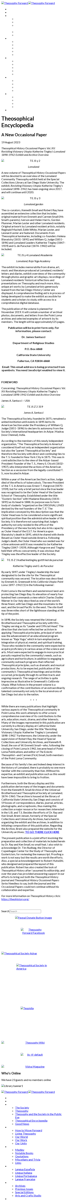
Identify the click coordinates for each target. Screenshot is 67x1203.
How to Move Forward (28, 41)
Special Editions (24, 103)
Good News (22, 35)
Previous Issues (24, 100)
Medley (19, 61)
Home (12, 9)
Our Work (21, 51)
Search (5, 911)
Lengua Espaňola (25, 80)
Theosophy (21, 22)
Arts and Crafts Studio (28, 106)
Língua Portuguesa (26, 87)
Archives (13, 93)
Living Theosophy (25, 44)
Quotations (22, 67)
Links (18, 74)
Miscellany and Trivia (27, 70)
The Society (22, 18)
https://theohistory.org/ (15, 899)
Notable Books (24, 64)
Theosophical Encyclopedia (31, 31)
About (12, 12)
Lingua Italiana (23, 83)
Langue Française (25, 90)
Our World (21, 48)
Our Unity (21, 54)
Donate (12, 109)
